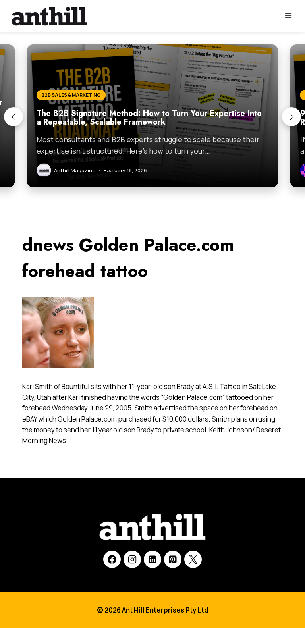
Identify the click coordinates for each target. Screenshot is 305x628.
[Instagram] (132, 559)
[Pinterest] (172, 559)
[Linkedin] (152, 559)
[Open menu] (288, 16)
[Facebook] (112, 559)
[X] (193, 559)
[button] (13, 116)
